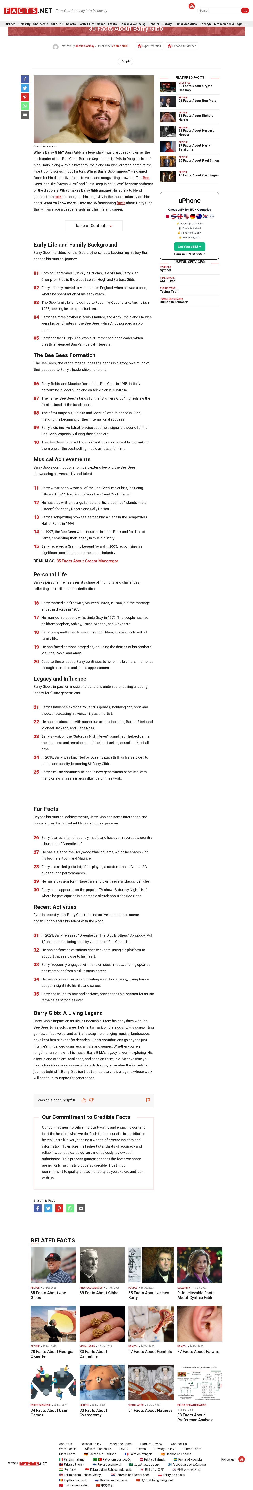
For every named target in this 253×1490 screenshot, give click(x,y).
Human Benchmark (174, 302)
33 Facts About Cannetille (93, 1354)
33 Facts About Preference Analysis (195, 1417)
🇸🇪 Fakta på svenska (188, 1459)
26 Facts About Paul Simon (199, 160)
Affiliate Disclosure (98, 1449)
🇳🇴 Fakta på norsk (71, 1464)
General (154, 24)
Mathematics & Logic (228, 24)
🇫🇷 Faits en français (138, 1454)
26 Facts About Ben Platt (197, 101)
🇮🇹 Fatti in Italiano (72, 1459)
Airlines (10, 24)
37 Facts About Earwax (198, 1351)
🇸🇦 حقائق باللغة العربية (144, 1464)
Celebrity (24, 24)
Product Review (151, 1444)
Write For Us (67, 1449)
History (167, 24)
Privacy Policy (164, 1449)
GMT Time (167, 281)
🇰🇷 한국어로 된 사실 (186, 1470)
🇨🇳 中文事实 (105, 1485)
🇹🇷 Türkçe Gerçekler (73, 1485)
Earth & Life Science (92, 24)
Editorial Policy (90, 1444)
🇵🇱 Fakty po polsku (171, 1475)
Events (112, 24)
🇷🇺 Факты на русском (111, 1480)
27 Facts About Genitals (150, 1351)
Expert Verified (151, 46)
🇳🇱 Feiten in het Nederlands (130, 1475)
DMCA (124, 1449)
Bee (146, 178)
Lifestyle (205, 24)
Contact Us (179, 1444)
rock (58, 197)
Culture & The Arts (63, 24)
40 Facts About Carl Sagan (199, 175)
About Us (65, 1444)
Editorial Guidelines (184, 46)
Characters (40, 24)
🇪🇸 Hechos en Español (176, 1454)
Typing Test (168, 291)
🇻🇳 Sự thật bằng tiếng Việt (154, 1480)
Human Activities (186, 24)
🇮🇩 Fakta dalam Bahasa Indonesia (108, 1470)
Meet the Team (121, 1444)
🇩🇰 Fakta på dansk (152, 1459)
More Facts (67, 1454)
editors (86, 1153)
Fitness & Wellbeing (133, 24)
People (126, 61)
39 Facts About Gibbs (99, 1293)
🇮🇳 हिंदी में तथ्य (68, 1470)
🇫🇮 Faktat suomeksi (107, 1464)
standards (106, 1146)
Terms (141, 1449)
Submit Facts (192, 1449)
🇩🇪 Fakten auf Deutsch (100, 1454)
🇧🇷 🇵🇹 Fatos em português (112, 1459)
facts (121, 203)
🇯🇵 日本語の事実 (152, 1470)
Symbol (165, 270)
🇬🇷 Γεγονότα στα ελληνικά (187, 1464)
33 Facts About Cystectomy (93, 1412)
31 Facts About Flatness (150, 1410)
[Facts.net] (28, 10)
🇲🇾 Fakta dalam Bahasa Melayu (80, 1475)
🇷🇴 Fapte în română (72, 1480)
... (246, 24)
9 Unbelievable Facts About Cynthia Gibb (196, 1295)
